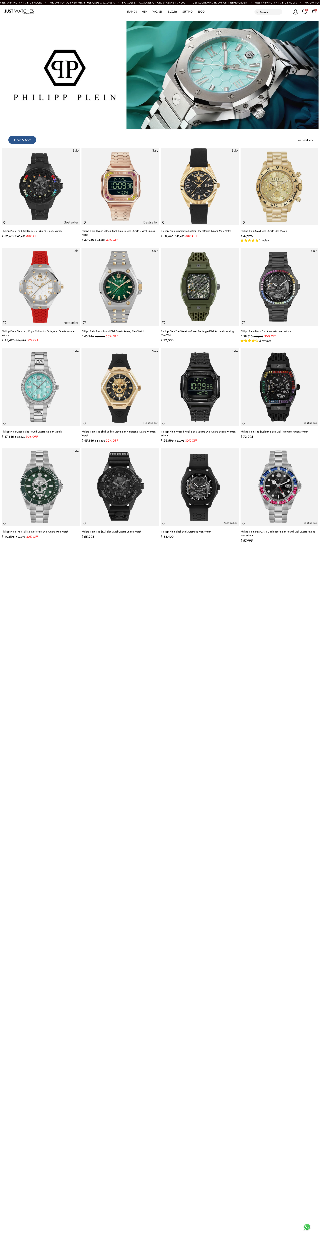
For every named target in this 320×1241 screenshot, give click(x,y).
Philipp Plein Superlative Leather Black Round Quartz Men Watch (196, 231)
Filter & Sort (22, 140)
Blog (201, 12)
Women (157, 12)
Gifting (187, 12)
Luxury (172, 12)
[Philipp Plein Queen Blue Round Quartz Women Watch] (41, 387)
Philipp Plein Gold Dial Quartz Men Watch (264, 231)
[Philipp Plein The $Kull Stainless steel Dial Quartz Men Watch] (41, 487)
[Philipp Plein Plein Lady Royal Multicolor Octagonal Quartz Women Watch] (41, 287)
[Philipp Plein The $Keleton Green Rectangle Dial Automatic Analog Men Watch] (200, 287)
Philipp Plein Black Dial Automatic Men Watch (266, 331)
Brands (131, 12)
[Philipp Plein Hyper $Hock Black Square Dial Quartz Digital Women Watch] (200, 387)
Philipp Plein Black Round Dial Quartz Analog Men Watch (112, 331)
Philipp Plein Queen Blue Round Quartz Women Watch (32, 431)
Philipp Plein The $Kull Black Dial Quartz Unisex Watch (32, 231)
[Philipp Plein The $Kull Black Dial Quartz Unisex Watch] (41, 186)
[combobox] (271, 12)
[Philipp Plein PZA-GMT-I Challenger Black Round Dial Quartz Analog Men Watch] (279, 487)
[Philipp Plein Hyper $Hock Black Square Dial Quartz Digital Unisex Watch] (120, 186)
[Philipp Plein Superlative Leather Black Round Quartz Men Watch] (200, 186)
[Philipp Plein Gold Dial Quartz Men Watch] (279, 186)
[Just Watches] (19, 11)
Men (145, 12)
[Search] (257, 11)
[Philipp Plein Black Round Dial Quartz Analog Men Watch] (120, 287)
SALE (118, 12)
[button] (250, 240)
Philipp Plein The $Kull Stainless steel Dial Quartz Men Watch (35, 531)
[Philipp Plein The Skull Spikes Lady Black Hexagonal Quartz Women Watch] (120, 387)
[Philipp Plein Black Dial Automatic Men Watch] (279, 287)
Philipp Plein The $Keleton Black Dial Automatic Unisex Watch (274, 431)
